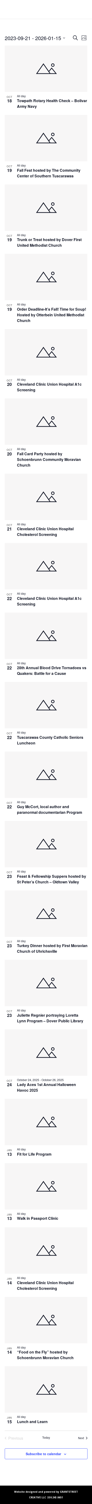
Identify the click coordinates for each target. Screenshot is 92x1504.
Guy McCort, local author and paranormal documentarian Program (49, 809)
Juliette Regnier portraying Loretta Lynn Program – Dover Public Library (50, 1018)
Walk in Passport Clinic (37, 1218)
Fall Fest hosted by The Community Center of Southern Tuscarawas (48, 173)
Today (46, 1437)
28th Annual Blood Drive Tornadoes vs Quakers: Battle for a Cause (51, 670)
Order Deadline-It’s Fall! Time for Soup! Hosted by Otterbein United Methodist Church (51, 314)
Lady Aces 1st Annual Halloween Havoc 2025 (46, 1087)
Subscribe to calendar (43, 1453)
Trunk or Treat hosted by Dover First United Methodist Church (49, 242)
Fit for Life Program (34, 1154)
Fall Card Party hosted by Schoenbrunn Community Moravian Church (49, 459)
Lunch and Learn (32, 1421)
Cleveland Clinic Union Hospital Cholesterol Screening (45, 531)
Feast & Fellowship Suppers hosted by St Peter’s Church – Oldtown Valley (51, 879)
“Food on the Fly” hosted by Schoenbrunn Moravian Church (46, 1354)
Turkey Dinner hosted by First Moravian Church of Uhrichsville (52, 948)
